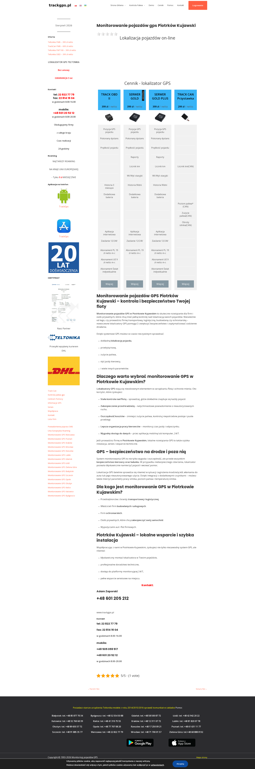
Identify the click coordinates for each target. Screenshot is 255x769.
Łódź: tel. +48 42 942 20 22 (186, 715)
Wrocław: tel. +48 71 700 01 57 (146, 732)
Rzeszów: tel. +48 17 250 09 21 (146, 726)
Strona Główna (116, 5)
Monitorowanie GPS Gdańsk (60, 459)
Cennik (160, 5)
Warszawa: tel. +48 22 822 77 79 (107, 732)
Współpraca (53, 411)
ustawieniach (157, 765)
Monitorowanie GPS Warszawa (61, 434)
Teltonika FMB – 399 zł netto (60, 42)
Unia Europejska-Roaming (59, 430)
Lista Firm (52, 419)
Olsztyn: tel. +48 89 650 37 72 (67, 726)
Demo (151, 5)
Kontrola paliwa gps (56, 395)
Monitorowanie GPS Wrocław (60, 447)
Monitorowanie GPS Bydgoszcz (61, 495)
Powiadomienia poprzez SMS (60, 426)
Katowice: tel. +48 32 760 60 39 (67, 721)
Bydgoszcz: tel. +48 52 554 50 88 (107, 715)
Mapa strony (201, 757)
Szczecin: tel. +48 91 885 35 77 (67, 732)
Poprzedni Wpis (93, 689)
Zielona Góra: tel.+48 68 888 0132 (186, 732)
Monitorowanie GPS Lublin (59, 455)
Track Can (52, 391)
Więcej (109, 284)
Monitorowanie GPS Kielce (59, 487)
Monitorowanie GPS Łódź (59, 463)
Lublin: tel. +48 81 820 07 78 (186, 721)
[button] (197, 5)
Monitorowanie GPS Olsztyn (60, 483)
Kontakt (180, 5)
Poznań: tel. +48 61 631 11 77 (186, 726)
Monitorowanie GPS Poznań (60, 439)
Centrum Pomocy (55, 399)
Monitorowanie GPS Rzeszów (60, 451)
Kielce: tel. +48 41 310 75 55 (107, 721)
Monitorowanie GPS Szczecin (60, 475)
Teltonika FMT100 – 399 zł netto (62, 50)
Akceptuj (180, 764)
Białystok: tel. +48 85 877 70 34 (67, 715)
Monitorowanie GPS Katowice (61, 491)
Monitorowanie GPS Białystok (61, 471)
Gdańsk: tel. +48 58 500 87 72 (146, 715)
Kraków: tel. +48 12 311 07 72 (146, 721)
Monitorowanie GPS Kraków (60, 443)
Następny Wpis (201, 689)
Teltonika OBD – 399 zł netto (60, 54)
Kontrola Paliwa (136, 5)
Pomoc (170, 5)
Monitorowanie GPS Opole (59, 479)
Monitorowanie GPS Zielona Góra (62, 467)
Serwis (50, 407)
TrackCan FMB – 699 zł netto (60, 46)
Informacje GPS (54, 403)
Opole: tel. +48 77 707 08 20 (107, 726)
